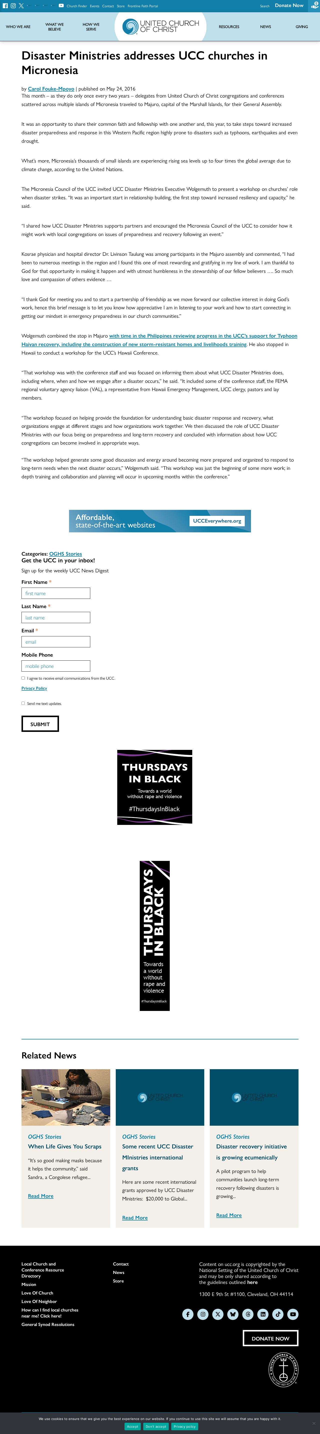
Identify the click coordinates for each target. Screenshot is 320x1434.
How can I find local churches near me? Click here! (50, 1313)
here (252, 1281)
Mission (29, 1284)
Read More (41, 1195)
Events (94, 6)
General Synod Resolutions (48, 1324)
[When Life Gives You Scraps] (66, 1097)
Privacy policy (185, 1426)
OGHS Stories (65, 553)
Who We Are (18, 26)
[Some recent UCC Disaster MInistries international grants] (160, 1097)
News (118, 1272)
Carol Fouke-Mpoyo (51, 88)
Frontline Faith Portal (143, 6)
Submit (40, 724)
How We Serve (91, 27)
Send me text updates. (44, 703)
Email (30, 630)
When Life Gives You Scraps (65, 1146)
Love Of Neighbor (39, 1301)
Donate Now (289, 5)
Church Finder (77, 6)
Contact (108, 6)
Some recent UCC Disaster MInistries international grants (157, 1157)
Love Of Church (37, 1293)
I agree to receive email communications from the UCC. (71, 678)
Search (265, 6)
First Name (37, 582)
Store (121, 6)
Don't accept (156, 1426)
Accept (132, 1426)
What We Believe (55, 27)
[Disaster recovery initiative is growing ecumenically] (254, 1097)
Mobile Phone (37, 654)
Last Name (36, 606)
